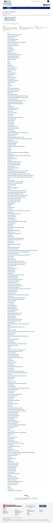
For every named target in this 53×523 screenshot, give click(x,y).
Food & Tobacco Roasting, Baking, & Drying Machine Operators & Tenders (18, 210)
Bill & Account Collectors (11, 66)
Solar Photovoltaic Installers (11, 470)
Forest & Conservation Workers (12, 219)
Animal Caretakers (10, 48)
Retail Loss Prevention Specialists (12, 426)
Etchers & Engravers (10, 169)
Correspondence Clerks (10, 120)
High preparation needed (10, 19)
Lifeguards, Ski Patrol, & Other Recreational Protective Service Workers (18, 294)
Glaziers (8, 245)
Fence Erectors (9, 186)
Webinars (16, 515)
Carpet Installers (10, 85)
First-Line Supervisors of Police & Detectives (14, 198)
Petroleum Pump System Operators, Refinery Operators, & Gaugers (17, 372)
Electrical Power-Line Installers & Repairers (13, 163)
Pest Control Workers (10, 369)
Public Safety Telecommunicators (12, 403)
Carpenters (9, 83)
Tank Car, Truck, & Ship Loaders (12, 484)
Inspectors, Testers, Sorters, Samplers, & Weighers (15, 279)
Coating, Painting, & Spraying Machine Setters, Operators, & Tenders (17, 97)
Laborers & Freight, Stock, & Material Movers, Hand (15, 285)
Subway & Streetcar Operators (12, 479)
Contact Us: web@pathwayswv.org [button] (43, 506)
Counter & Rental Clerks (11, 123)
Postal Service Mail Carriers (11, 386)
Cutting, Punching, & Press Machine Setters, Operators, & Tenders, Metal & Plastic (19, 138)
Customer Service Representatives (12, 134)
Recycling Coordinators (10, 418)
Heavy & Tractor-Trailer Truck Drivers (13, 253)
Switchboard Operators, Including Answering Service (15, 481)
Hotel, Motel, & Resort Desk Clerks (12, 276)
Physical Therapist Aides (11, 377)
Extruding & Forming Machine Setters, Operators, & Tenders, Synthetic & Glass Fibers (20, 175)
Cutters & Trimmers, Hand (11, 135)
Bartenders (9, 63)
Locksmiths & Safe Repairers (11, 300)
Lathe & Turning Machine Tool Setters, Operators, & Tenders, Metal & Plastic (19, 288)
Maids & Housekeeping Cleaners (12, 308)
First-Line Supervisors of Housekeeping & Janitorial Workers (16, 196)
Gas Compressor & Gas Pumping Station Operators (15, 239)
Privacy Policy (13, 517)
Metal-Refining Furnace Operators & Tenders (14, 320)
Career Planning (4, 510)
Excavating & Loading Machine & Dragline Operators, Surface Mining (17, 170)
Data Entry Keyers (10, 140)
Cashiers (8, 86)
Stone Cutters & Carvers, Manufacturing (13, 473)
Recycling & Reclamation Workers (12, 417)
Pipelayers (9, 380)
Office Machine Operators (11, 342)
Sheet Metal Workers (10, 461)
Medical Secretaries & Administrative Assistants (14, 319)
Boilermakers (9, 71)
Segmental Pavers (10, 449)
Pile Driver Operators (10, 378)
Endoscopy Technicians (10, 166)
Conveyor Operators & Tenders (12, 109)
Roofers (8, 435)
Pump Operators (9, 404)
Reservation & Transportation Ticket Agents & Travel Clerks (16, 424)
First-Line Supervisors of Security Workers (13, 201)
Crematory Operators (10, 129)
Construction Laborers (10, 106)
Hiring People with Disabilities (30, 511)
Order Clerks (9, 346)
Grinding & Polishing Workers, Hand (12, 248)
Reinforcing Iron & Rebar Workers (12, 423)
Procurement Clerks (10, 398)
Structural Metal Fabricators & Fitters (13, 478)
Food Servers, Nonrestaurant (11, 216)
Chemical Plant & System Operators (12, 91)
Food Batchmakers (10, 212)
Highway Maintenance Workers (12, 268)
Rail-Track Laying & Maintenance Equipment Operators (15, 409)
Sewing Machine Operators (11, 458)
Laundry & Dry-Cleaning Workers (12, 290)
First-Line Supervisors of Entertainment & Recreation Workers (16, 190)
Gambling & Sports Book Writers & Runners (13, 230)
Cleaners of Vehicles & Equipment (12, 94)
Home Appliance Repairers (11, 271)
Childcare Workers (10, 92)
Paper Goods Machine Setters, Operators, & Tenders (15, 357)
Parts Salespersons (10, 363)
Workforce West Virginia (17, 512)
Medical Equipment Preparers (11, 317)
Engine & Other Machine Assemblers (12, 167)
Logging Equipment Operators (12, 305)
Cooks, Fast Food (10, 111)
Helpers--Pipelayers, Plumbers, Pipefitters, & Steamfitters (16, 264)
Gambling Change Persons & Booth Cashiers (14, 233)
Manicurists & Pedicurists (11, 311)
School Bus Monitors (10, 444)
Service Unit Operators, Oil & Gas (12, 455)
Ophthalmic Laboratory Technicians (12, 345)
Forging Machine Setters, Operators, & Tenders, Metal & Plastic (17, 221)
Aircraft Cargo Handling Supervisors (12, 39)
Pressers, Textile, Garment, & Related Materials (14, 394)
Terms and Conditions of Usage (8, 517)
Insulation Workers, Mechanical (12, 282)
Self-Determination (5, 512)
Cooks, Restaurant (10, 114)
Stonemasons (9, 475)
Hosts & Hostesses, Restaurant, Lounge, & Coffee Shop (15, 274)
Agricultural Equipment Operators (12, 36)
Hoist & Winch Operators (11, 270)
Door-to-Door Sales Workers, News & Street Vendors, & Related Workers (18, 152)
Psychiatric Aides (10, 401)
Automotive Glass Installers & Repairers (13, 57)
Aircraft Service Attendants (11, 40)
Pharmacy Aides (9, 374)
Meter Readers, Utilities (11, 322)
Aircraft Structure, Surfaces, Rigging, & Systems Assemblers (16, 42)
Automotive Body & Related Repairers (13, 56)
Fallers (8, 178)
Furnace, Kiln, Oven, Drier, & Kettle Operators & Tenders (15, 227)
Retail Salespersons (10, 427)
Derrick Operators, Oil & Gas (11, 144)
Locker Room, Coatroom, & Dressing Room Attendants (15, 299)
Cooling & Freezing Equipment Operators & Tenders (15, 117)
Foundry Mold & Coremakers (11, 222)
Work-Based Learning (5, 513)
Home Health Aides (10, 273)
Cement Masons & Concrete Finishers (13, 88)
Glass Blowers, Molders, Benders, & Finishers (14, 244)
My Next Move (27, 497)
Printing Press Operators (11, 397)
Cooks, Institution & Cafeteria (11, 112)
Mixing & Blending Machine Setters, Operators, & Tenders (16, 326)
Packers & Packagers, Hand (11, 352)
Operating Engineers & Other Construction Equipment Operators (17, 343)
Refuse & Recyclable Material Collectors (13, 421)
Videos (28, 513)
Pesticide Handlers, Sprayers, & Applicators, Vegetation (15, 371)
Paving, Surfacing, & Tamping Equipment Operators (15, 366)
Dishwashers (9, 149)
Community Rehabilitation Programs (31, 510)
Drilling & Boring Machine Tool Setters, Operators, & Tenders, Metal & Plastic (19, 155)
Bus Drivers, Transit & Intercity (12, 77)
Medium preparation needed (10, 18)
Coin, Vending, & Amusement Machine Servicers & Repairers (16, 100)
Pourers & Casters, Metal (11, 391)
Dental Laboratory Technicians (12, 143)
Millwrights (9, 325)
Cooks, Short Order (10, 115)
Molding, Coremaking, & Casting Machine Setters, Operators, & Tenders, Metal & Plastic (20, 331)
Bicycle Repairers (10, 65)
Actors (8, 33)
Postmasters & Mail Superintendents (13, 389)
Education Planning (5, 511)
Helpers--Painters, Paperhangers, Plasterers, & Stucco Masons (16, 262)
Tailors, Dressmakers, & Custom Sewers (13, 482)
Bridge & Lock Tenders (10, 74)
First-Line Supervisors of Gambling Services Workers (15, 193)
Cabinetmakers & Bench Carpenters (12, 80)
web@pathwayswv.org (46, 519)
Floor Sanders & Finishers (11, 207)
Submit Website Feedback (19, 517)
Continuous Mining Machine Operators (13, 108)
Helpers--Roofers (10, 267)
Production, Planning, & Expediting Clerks (13, 400)
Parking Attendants (10, 360)
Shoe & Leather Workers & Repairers (12, 464)
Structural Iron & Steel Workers (12, 476)
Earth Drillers (9, 160)
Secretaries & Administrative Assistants (13, 446)
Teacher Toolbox (41, 511)
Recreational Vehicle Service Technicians (13, 415)
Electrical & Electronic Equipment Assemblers (14, 161)
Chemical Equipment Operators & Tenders (13, 89)
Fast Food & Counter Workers (11, 184)
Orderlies (8, 348)
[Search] (48, 1)
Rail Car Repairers (10, 406)
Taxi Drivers (9, 487)
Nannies (8, 337)
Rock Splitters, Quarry (10, 430)
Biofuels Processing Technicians (12, 68)
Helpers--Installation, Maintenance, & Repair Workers (15, 261)
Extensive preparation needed (10, 20)
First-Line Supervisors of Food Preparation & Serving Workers (16, 192)
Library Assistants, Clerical (11, 293)
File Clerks (9, 189)
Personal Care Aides (10, 368)
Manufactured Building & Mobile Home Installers (14, 313)
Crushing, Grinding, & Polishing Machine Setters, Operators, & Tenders (18, 132)
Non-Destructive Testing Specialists (12, 339)
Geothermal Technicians (11, 242)
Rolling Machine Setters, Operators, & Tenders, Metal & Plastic (16, 432)
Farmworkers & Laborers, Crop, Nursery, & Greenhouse (15, 181)
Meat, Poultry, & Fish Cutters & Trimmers (13, 314)
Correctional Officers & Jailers (11, 118)
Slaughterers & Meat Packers (11, 469)
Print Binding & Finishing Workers (12, 395)
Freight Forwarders (10, 224)
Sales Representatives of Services (12, 441)
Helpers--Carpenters (10, 256)
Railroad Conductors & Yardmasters (12, 412)
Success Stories (29, 514)
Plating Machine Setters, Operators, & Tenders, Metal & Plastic (16, 383)
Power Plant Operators (10, 392)
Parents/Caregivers (17, 514)
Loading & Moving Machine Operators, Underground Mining (16, 297)
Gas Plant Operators (10, 241)
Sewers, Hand (9, 456)
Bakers (8, 60)
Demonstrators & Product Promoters (13, 141)
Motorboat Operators (10, 334)
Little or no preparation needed (10, 17)
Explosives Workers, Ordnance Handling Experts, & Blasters (16, 172)
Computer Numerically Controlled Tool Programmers (15, 103)
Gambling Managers (10, 236)
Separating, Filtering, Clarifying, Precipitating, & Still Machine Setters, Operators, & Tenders (21, 452)
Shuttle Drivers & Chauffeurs (11, 467)
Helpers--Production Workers (11, 265)
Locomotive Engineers (10, 302)
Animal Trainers (9, 51)
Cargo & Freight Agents (11, 82)
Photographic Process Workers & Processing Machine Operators (17, 375)
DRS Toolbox (40, 510)
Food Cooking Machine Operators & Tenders (14, 213)
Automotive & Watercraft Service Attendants (14, 54)
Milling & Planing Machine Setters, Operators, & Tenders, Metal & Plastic (18, 323)
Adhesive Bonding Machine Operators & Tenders (14, 34)
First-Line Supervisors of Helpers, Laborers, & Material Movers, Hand (17, 195)
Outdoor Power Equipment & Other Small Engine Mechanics (16, 349)
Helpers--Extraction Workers (11, 259)
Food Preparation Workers (11, 215)
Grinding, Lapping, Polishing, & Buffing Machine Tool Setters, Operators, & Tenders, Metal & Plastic (22, 250)
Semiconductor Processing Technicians (13, 450)
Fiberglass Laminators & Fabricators (12, 187)
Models (8, 328)
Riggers (8, 429)
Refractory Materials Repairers (12, 420)
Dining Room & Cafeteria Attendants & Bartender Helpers (16, 146)
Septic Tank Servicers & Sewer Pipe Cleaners (14, 453)
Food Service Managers (10, 218)
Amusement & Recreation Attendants (13, 45)
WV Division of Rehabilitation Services (19, 511)
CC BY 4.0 (35, 498)
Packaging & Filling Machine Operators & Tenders (14, 351)
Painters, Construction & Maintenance (13, 354)
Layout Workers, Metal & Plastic (12, 291)
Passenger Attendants (10, 365)
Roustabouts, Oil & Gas (10, 438)
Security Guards (9, 447)
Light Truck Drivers (10, 296)
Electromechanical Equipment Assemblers (13, 164)
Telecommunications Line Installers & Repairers (14, 490)
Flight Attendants (10, 204)
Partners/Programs (17, 510)
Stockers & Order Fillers (11, 472)
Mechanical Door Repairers (11, 316)
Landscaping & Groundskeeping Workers (13, 287)
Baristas (8, 62)
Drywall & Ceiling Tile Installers (12, 158)
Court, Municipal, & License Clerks (12, 126)
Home (3, 517)
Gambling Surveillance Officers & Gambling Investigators (16, 238)
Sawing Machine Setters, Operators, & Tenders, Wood (15, 443)
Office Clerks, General (10, 340)
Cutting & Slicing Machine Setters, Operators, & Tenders (15, 137)
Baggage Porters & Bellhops (11, 59)
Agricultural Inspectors (10, 37)
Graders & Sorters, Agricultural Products (13, 247)
